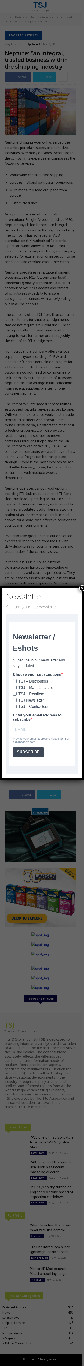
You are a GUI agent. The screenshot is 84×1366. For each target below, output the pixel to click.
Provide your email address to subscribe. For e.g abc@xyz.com (41, 740)
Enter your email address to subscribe (37, 717)
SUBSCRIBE (28, 752)
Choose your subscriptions (37, 674)
